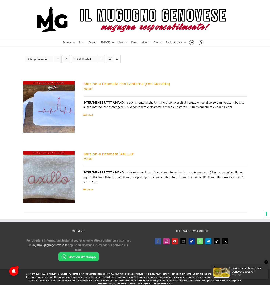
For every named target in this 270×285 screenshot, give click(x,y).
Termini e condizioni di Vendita (177, 273)
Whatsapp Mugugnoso (136, 273)
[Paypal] (192, 241)
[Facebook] (158, 241)
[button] (201, 42)
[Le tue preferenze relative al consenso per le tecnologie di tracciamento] (266, 213)
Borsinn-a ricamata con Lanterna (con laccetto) (126, 83)
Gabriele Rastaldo (96, 273)
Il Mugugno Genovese (57, 273)
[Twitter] (225, 241)
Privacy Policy (154, 273)
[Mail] (183, 241)
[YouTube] (175, 241)
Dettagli (89, 114)
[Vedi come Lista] (116, 59)
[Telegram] (208, 241)
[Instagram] (166, 241)
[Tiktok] (217, 241)
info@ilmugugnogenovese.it (48, 245)
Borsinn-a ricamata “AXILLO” (108, 154)
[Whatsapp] (200, 241)
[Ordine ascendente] (66, 59)
